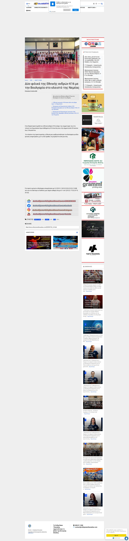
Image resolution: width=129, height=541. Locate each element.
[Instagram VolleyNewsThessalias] (52, 211)
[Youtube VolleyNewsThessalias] (52, 215)
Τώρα (75, 10)
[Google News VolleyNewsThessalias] (52, 202)
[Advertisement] (64, 24)
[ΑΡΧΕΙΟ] (99, 45)
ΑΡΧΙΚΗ (29, 7)
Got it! (116, 535)
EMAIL (29, 10)
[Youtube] (96, 4)
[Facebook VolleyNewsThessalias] (52, 207)
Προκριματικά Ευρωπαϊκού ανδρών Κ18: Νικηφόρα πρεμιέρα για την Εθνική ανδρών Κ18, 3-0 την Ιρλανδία (65, 108)
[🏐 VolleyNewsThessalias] (43, 4)
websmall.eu (30, 533)
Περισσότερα (89, 291)
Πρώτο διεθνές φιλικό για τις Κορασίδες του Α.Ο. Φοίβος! (92, 477)
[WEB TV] (96, 45)
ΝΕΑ (31, 80)
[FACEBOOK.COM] (86, 45)
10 (86, 495)
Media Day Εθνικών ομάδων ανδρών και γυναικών (91, 329)
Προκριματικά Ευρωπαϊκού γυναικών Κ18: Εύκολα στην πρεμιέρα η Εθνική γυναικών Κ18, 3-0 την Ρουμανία (65, 113)
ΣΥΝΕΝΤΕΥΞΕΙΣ (81, 7)
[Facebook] (94, 4)
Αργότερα (67, 10)
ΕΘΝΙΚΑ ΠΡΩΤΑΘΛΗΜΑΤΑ (40, 7)
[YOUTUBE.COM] (89, 45)
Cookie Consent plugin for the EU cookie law (116, 538)
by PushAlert (53, 11)
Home (26, 80)
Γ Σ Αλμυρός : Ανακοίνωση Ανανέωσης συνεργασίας (93, 66)
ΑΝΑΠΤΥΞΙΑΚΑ (91, 7)
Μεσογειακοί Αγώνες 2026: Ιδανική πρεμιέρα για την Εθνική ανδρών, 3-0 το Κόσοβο (93, 72)
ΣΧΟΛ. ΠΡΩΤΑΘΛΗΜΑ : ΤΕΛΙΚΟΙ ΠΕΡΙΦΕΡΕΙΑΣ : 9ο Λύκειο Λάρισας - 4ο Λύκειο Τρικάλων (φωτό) (93, 403)
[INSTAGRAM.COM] (92, 45)
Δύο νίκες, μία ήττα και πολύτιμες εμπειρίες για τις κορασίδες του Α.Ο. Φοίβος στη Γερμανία (92, 59)
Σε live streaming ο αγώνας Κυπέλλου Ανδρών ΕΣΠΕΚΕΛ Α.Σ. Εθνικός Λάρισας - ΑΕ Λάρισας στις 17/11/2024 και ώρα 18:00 (39, 245)
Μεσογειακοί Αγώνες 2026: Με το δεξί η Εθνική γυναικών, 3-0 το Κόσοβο (93, 80)
